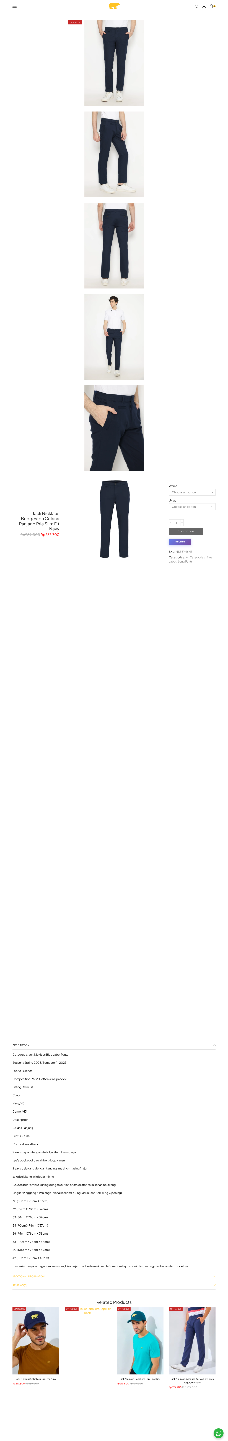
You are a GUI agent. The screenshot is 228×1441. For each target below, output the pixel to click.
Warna (173, 486)
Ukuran (173, 500)
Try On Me (179, 541)
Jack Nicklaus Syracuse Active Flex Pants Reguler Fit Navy (192, 1380)
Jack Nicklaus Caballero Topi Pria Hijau (140, 1378)
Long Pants (185, 561)
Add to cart (187, 531)
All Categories (195, 557)
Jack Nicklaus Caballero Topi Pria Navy (35, 1378)
